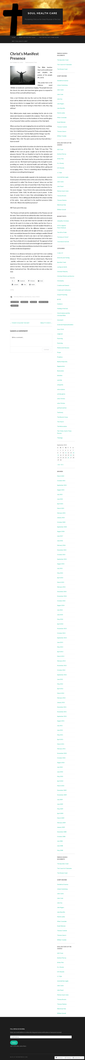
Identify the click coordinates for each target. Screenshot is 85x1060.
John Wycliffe (61, 108)
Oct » (62, 464)
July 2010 (60, 767)
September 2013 (62, 638)
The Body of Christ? (62, 237)
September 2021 (62, 485)
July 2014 (60, 610)
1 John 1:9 (60, 253)
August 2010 (60, 762)
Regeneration (61, 366)
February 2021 (61, 513)
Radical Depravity (62, 361)
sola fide (59, 380)
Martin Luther (61, 113)
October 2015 (61, 554)
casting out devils (62, 267)
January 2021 (61, 517)
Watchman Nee (61, 205)
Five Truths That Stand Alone (49, 37)
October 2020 (61, 522)
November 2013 (62, 628)
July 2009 (60, 799)
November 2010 (62, 753)
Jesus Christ (36, 296)
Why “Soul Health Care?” (20, 41)
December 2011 (61, 707)
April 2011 (60, 739)
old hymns (15, 302)
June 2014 (60, 614)
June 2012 (60, 679)
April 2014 (60, 624)
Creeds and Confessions (64, 290)
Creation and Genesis (63, 285)
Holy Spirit (60, 320)
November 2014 (62, 596)
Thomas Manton (62, 200)
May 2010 (60, 776)
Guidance (60, 304)
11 (66, 452)
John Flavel (60, 186)
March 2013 (60, 656)
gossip (59, 299)
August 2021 (60, 490)
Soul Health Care (42, 13)
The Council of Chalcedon (64, 64)
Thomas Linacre (61, 131)
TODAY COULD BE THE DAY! (19, 323)
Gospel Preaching (62, 294)
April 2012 (60, 688)
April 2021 (60, 503)
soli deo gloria (61, 394)
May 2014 (60, 619)
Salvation (59, 375)
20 (71, 455)
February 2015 (61, 587)
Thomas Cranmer (62, 127)
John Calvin (60, 90)
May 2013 (60, 647)
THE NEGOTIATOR (63, 241)
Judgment (60, 334)
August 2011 (60, 721)
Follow (14, 1042)
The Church (60, 421)
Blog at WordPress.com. (19, 1057)
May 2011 (60, 735)
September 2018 (62, 527)
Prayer (59, 352)
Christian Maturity (62, 271)
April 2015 (60, 577)
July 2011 (60, 725)
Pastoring (60, 338)
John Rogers (60, 103)
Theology (60, 438)
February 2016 (61, 545)
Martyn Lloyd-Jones (63, 191)
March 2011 (60, 744)
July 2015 (60, 568)
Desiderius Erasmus (62, 80)
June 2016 (60, 540)
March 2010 (60, 785)
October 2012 (61, 670)
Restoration (60, 371)
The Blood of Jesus (62, 417)
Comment (46, 349)
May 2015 (60, 573)
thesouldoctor (31, 62)
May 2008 (60, 850)
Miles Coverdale (61, 117)
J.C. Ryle (59, 172)
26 (68, 457)
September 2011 (62, 716)
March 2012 (60, 693)
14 (73, 452)
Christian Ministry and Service (23, 296)
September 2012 (62, 674)
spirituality (44, 302)
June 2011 (60, 730)
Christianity (60, 281)
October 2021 (61, 480)
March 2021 (60, 508)
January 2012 (61, 702)
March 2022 (60, 476)
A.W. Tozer (60, 149)
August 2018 (60, 531)
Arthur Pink (60, 158)
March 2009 (60, 818)
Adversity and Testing (63, 257)
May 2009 (60, 809)
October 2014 (61, 601)
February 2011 (61, 748)
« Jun (58, 464)
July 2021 (60, 494)
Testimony (60, 412)
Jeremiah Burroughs (62, 177)
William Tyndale (61, 136)
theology (15, 305)
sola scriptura (61, 389)
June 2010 (60, 772)
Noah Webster (61, 122)
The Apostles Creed (62, 60)
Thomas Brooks (61, 195)
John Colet (60, 94)
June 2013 (60, 642)
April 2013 (60, 651)
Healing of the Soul (62, 308)
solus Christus (61, 398)
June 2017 (60, 536)
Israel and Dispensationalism (65, 324)
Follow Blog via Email (17, 1029)
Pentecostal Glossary (63, 347)
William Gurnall (61, 209)
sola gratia (60, 384)
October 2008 (61, 836)
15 (58, 455)
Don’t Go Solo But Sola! (27, 37)
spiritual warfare (61, 408)
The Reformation (62, 426)
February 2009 (61, 822)
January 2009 (61, 827)
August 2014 (60, 605)
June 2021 (60, 499)
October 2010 (61, 758)
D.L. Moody (60, 163)
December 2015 (61, 550)
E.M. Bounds (60, 168)
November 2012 (62, 665)
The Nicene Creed (62, 69)
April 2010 (60, 781)
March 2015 (60, 582)
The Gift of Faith (62, 232)
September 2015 (62, 559)
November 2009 (62, 795)
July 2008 (60, 841)
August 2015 (60, 564)
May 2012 (60, 684)
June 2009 (60, 804)
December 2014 (61, 591)
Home (14, 37)
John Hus (59, 99)
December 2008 (61, 832)
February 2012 (61, 698)
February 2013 (61, 661)
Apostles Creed (61, 262)
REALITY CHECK (46, 323)
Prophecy (60, 357)
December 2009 (61, 790)
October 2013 (61, 633)
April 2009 (60, 813)
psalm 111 (25, 302)
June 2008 (60, 845)
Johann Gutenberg (62, 85)
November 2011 (62, 711)
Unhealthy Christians (63, 221)
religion (33, 302)
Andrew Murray (61, 154)
